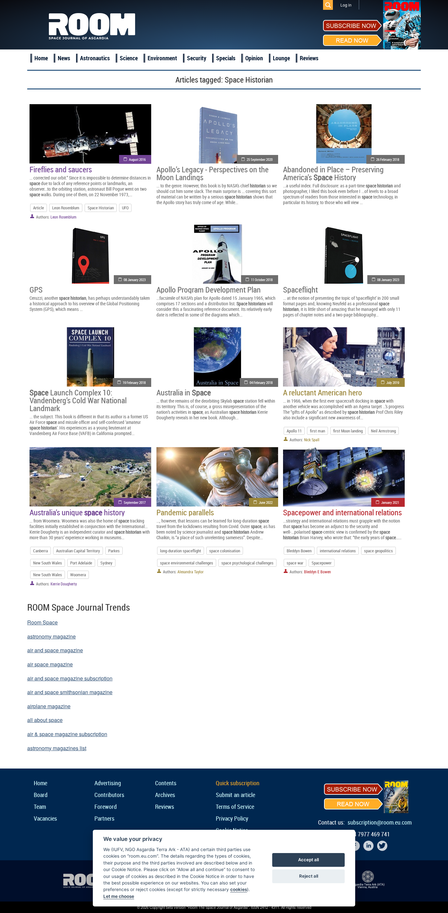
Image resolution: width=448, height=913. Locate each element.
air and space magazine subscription (69, 678)
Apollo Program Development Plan (208, 290)
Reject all (308, 876)
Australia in (183, 392)
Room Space (42, 622)
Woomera (78, 575)
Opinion (254, 58)
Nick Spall (311, 439)
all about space (45, 720)
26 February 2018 (387, 159)
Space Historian (101, 208)
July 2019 (392, 382)
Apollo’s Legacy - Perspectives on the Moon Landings (212, 173)
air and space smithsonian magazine (69, 692)
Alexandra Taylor (190, 571)
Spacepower (322, 563)
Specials (225, 58)
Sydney (106, 563)
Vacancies (45, 818)
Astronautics (95, 58)
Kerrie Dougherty (64, 583)
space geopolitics (378, 551)
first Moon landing (348, 431)
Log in (346, 5)
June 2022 (266, 502)
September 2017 (135, 502)
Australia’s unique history (77, 512)
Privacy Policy (232, 818)
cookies (238, 889)
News (64, 58)
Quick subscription (237, 783)
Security (196, 58)
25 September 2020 (260, 159)
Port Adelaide (81, 563)
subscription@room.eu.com (380, 822)
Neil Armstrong (383, 431)
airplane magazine (49, 706)
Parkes (114, 551)
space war (295, 563)
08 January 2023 (135, 279)
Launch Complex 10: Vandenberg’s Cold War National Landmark (78, 400)
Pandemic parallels (185, 512)
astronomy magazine (51, 636)
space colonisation (224, 551)
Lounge (281, 58)
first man (317, 431)
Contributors (109, 794)
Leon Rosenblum (65, 208)
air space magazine (50, 664)
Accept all (308, 859)
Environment (162, 58)
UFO (125, 208)
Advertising (107, 783)
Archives (165, 794)
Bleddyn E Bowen (317, 571)
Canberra (40, 551)
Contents (165, 783)
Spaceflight (300, 290)
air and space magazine (55, 650)
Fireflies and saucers (61, 169)
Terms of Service (235, 806)
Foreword (105, 806)
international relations (338, 551)
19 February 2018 (134, 382)
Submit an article (235, 794)
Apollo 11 (294, 431)
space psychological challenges (247, 563)
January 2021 (390, 502)
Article (38, 208)
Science (129, 58)
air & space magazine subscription (67, 734)
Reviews (309, 58)
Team (40, 806)
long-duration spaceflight (180, 551)
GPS (36, 290)
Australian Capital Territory (78, 551)
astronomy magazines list (56, 748)
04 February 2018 (261, 382)
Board (41, 794)
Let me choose (118, 896)
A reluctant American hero (322, 392)
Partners (104, 818)
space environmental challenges (186, 563)
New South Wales (47, 563)
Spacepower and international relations (342, 512)
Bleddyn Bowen (299, 551)
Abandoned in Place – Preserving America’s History (333, 173)
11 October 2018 (262, 279)
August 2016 (137, 159)
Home (41, 58)
